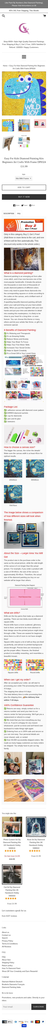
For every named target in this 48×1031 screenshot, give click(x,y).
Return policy (7, 965)
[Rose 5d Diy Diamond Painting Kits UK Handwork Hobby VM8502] (36, 827)
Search (5, 938)
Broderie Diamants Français (13, 984)
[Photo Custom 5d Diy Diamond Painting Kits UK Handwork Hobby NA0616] (12, 827)
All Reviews (6, 947)
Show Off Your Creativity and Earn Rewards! (20, 971)
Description (9, 213)
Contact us (6, 935)
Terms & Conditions (10, 944)
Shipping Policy (8, 963)
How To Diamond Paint (11, 968)
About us (5, 932)
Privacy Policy (7, 941)
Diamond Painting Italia (11, 987)
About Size (6, 960)
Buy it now (24, 197)
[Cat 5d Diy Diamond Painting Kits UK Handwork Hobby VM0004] (12, 874)
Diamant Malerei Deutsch (12, 982)
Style (23, 174)
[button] (10, 851)
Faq (18, 213)
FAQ (4, 957)
